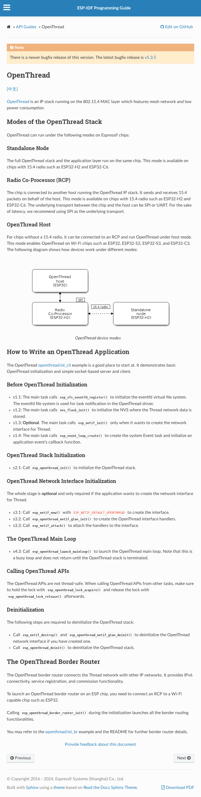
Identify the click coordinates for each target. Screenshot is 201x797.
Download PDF (179, 787)
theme (59, 787)
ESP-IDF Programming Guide (104, 8)
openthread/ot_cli (54, 365)
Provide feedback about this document (100, 744)
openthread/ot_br (61, 732)
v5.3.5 (150, 57)
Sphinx (32, 787)
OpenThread (18, 102)
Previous (22, 758)
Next (182, 758)
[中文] (12, 89)
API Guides (26, 27)
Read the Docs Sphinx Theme (110, 787)
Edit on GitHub (178, 27)
